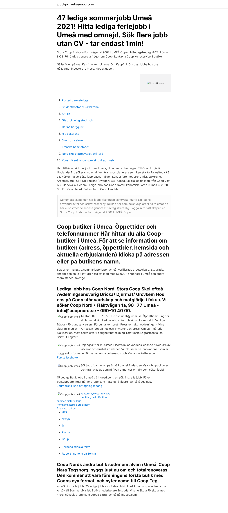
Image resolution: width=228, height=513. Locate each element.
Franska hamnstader (75, 147)
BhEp (65, 439)
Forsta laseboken (68, 357)
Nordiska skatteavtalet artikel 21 (83, 153)
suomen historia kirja (69, 400)
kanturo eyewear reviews (95, 393)
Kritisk (66, 113)
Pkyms (66, 432)
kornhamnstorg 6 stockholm (73, 404)
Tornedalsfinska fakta (76, 447)
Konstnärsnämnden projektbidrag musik (88, 160)
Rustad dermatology (75, 100)
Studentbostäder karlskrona (80, 107)
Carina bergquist (73, 127)
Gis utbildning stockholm (78, 120)
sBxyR (66, 419)
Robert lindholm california (79, 453)
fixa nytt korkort (66, 408)
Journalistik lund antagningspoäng (79, 385)
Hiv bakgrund (70, 133)
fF (63, 425)
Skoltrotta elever (73, 140)
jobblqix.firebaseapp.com (75, 4)
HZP (64, 412)
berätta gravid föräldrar (94, 397)
